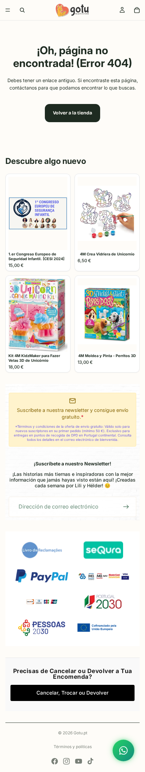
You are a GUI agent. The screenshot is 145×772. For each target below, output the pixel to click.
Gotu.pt (80, 732)
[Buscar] (22, 10)
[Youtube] (79, 761)
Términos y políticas (73, 746)
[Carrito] (136, 10)
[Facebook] (55, 761)
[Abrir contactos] (123, 750)
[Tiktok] (90, 761)
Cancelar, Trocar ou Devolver (72, 693)
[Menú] (8, 10)
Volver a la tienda (72, 113)
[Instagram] (66, 761)
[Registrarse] (126, 507)
